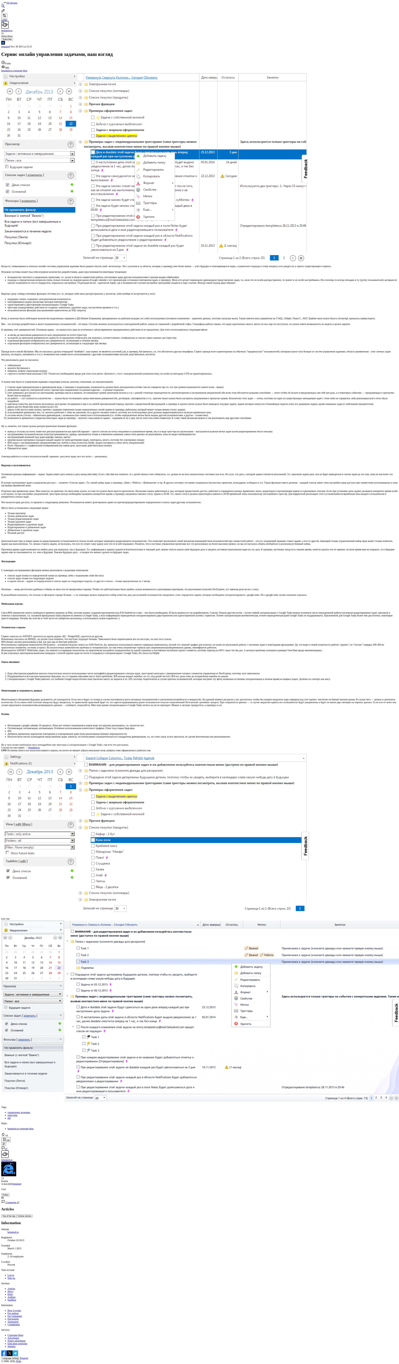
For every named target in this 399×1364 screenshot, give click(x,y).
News (10, 1291)
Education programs (17, 1343)
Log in (10, 1275)
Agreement (12, 1321)
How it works (14, 1310)
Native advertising (16, 1340)
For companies (14, 1316)
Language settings (10, 1358)
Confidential (13, 1324)
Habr (18, 1361)
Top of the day (8, 1216)
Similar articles (24, 1216)
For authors (13, 1313)
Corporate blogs (15, 1335)
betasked (5, 46)
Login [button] (4, 19)
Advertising (13, 1338)
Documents (13, 1319)
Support (24, 1358)
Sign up (11, 1278)
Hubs (10, 1294)
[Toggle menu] (2, 3)
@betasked (15, 1184)
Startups (11, 1346)
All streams (11, 3)
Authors (11, 1297)
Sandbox (11, 1300)
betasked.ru (34, 747)
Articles (11, 1288)
